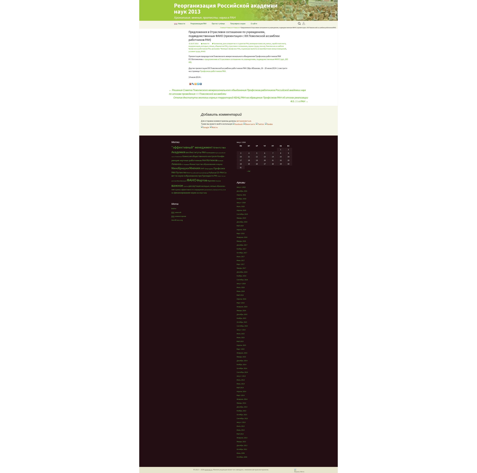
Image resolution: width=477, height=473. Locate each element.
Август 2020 (241, 202)
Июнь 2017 (241, 260)
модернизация (194, 46)
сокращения (199, 190)
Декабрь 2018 (242, 222)
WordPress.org (177, 220)
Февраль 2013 (242, 438)
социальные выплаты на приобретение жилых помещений (263, 49)
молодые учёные (207, 46)
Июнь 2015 (241, 337)
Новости (181, 23)
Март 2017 (240, 264)
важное (177, 185)
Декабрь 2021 (242, 191)
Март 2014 (240, 395)
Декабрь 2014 (242, 360)
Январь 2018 (241, 241)
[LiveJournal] (193, 83)
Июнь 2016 (241, 291)
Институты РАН (197, 152)
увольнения (208, 190)
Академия (178, 152)
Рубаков (212, 172)
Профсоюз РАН (234, 49)
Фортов (202, 180)
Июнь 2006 (241, 453)
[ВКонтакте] (200, 83)
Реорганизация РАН (198, 23)
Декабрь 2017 (242, 245)
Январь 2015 (241, 357)
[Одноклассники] (195, 83)
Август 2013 (241, 422)
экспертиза (201, 192)
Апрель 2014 (241, 391)
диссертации (194, 186)
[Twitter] (198, 83)
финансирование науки (185, 192)
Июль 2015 (241, 333)
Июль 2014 (241, 380)
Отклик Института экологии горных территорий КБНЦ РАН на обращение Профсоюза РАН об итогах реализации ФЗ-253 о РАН (240, 99)
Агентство (219, 147)
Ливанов (176, 164)
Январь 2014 (241, 403)
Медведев (186, 164)
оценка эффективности (184, 190)
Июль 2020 (241, 206)
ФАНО (203, 51)
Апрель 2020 (241, 210)
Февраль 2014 (242, 399)
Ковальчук (178, 156)
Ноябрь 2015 (241, 318)
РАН (184, 172)
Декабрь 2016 (242, 272)
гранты (185, 186)
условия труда (194, 51)
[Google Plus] (190, 83)
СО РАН (220, 172)
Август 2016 (241, 283)
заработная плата (279, 43)
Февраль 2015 (242, 353)
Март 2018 (240, 233)
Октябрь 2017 (242, 253)
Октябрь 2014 (242, 368)
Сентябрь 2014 (242, 372)
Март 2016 (240, 303)
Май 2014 (240, 387)
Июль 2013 (241, 426)
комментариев (178, 216)
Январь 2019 (241, 218)
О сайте (254, 23)
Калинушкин (210, 153)
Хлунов (218, 181)
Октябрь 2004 (242, 457)
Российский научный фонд (199, 173)
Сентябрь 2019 (242, 214)
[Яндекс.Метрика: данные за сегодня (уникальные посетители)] (299, 470)
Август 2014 (241, 376)
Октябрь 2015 (242, 322)
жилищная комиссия (257, 43)
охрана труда (253, 46)
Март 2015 (240, 349)
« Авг (248, 171)
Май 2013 (240, 434)
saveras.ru (208, 470)
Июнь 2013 (241, 430)
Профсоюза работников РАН (213, 71)
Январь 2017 (241, 268)
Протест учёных (218, 23)
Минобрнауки (180, 168)
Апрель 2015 (241, 345)
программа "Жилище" (220, 49)
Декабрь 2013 (242, 407)
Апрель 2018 (241, 229)
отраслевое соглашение (237, 46)
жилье (268, 43)
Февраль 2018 (242, 237)
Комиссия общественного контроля (199, 156)
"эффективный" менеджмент (192, 147)
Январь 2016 (241, 310)
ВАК (187, 152)
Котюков (212, 160)
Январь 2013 (241, 441)
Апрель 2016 (241, 299)
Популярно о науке (237, 23)
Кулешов (220, 161)
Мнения (194, 168)
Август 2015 (241, 330)
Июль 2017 (241, 256)
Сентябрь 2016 (242, 280)
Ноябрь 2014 (241, 364)
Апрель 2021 (241, 195)
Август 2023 (241, 187)
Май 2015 (240, 341)
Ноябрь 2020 (241, 199)
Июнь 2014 (241, 384)
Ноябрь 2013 (241, 411)
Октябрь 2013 (242, 414)
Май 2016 (240, 295)
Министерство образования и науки (206, 164)
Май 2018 (240, 226)
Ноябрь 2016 (241, 276)
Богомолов (218, 43)
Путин (179, 172)
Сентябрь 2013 (242, 418)
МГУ (182, 164)
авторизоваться (243, 121)
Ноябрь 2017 (241, 249)
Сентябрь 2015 (242, 326)
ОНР (202, 168)
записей (176, 212)
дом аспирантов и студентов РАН (236, 43)
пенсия (262, 46)
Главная (223, 27)
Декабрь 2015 (242, 314)
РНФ (188, 173)
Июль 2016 (241, 287)
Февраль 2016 (242, 307)
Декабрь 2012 (242, 445)
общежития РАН (221, 46)
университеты (217, 190)
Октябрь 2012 (242, 449)
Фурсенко (211, 181)
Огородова (209, 168)
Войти (173, 208)
